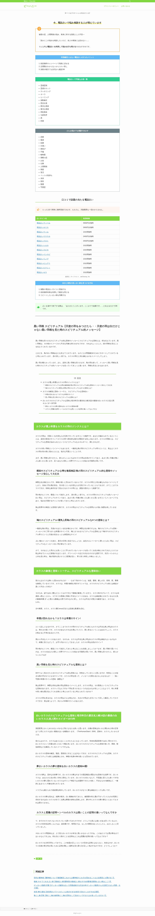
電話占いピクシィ (43, 268)
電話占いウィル (43, 232)
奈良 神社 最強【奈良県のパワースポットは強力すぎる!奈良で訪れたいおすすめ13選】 (66, 892)
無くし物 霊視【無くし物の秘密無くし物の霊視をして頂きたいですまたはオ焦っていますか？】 (70, 895)
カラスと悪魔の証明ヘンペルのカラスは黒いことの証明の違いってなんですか (71, 409)
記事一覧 (39, 858)
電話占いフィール (43, 223)
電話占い (40, 263)
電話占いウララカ (43, 236)
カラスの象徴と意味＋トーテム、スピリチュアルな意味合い (65, 391)
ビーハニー (30, 6)
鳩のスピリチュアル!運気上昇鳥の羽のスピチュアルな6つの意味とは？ (68, 388)
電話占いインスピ (43, 254)
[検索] (130, 1)
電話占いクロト (43, 241)
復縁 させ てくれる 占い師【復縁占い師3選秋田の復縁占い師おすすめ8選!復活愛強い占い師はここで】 (73, 881)
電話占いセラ (42, 272)
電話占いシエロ (43, 245)
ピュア (46, 263)
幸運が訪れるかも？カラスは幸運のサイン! (59, 394)
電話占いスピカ (43, 250)
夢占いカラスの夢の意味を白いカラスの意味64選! (61, 406)
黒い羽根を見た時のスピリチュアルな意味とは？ (61, 397)
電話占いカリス (43, 227)
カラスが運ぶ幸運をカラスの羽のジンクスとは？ (61, 382)
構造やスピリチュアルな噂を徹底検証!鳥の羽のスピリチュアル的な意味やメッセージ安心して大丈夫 (78, 385)
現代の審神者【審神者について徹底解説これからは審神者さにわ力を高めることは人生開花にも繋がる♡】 (74, 878)
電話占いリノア (43, 259)
